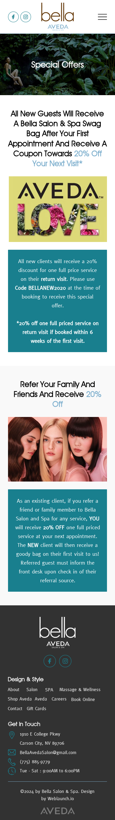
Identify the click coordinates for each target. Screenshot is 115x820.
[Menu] (102, 17)
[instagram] (25, 17)
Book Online (83, 699)
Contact (15, 708)
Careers (59, 699)
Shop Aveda (20, 699)
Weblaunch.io (61, 798)
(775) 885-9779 (35, 761)
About (14, 689)
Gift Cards (36, 708)
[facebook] (13, 17)
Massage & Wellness (80, 689)
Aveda (41, 699)
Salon (31, 689)
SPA (49, 689)
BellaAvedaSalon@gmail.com (48, 752)
